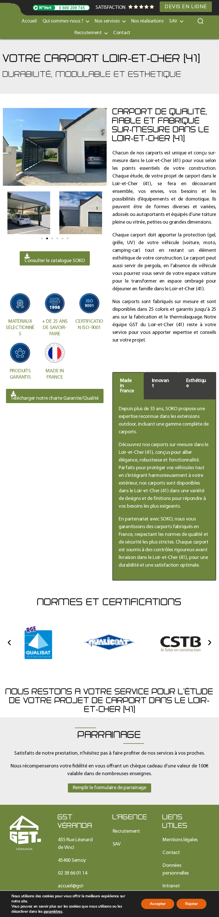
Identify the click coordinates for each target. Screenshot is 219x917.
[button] (42, 238)
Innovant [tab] (160, 383)
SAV (117, 844)
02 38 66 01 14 (72, 873)
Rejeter (191, 903)
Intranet (171, 886)
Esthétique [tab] (196, 383)
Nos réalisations (147, 21)
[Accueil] (25, 833)
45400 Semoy (72, 860)
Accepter (158, 903)
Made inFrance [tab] (127, 386)
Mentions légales (180, 840)
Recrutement (88, 33)
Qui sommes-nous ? (62, 21)
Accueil (29, 21)
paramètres (53, 911)
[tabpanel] (164, 490)
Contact (121, 33)
